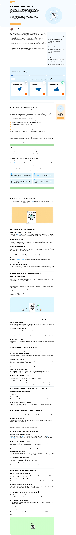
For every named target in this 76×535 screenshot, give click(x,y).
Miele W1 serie (32, 260)
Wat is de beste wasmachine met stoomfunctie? (56, 37)
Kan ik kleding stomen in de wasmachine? (55, 39)
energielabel (39, 175)
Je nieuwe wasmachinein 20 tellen (60, 114)
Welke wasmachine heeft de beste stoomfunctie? (54, 52)
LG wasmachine (21, 278)
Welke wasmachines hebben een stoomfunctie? (56, 59)
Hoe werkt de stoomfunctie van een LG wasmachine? (54, 44)
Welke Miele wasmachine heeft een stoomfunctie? (54, 42)
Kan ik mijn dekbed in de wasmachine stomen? (56, 62)
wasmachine (19, 111)
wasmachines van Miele (21, 259)
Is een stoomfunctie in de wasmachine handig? (56, 36)
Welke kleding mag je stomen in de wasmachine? (56, 64)
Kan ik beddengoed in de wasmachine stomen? (56, 61)
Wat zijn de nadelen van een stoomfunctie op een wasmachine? (56, 54)
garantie (32, 201)
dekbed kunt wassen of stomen (18, 480)
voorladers (22, 436)
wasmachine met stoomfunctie (17, 162)
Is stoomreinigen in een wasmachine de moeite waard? (56, 57)
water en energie (20, 342)
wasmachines (19, 234)
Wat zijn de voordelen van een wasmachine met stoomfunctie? (56, 47)
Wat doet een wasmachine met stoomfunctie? (56, 49)
